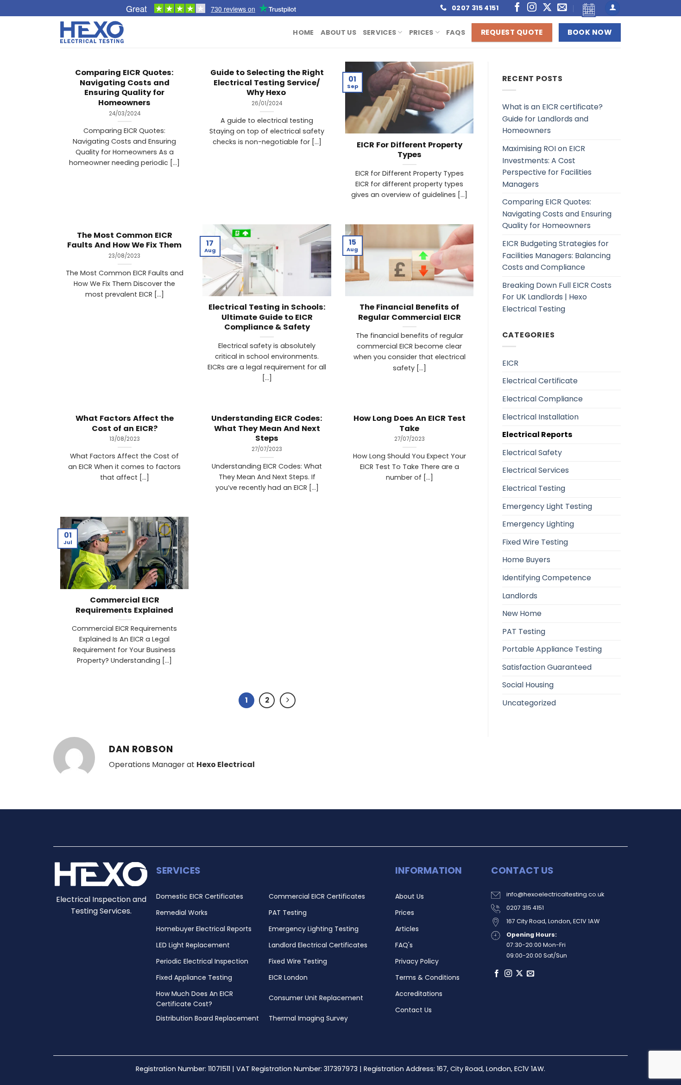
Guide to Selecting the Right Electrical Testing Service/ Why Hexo (267, 83)
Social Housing (528, 684)
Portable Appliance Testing (552, 649)
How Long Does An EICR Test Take (409, 423)
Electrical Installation (540, 417)
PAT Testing (523, 631)
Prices (421, 32)
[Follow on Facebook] (517, 8)
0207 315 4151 (525, 908)
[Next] (288, 700)
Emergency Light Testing (547, 506)
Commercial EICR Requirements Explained (124, 605)
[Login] (612, 8)
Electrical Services (535, 470)
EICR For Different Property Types (409, 150)
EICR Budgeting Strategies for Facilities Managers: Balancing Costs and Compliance (556, 255)
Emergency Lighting (538, 524)
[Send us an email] (562, 8)
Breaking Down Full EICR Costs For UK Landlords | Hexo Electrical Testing (557, 297)
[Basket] (586, 8)
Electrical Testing (533, 488)
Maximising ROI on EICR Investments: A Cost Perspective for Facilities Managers (547, 166)
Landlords (519, 595)
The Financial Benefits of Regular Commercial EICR (409, 312)
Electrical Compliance (542, 398)
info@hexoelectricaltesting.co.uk (555, 894)
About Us (338, 32)
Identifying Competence (546, 577)
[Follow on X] (547, 8)
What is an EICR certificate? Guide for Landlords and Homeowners (552, 119)
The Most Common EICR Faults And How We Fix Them (124, 240)
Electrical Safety (532, 452)
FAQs (455, 32)
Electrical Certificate (540, 380)
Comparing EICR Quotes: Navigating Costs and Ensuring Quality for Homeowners (124, 88)
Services (379, 32)
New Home (522, 613)
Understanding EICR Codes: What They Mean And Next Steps (266, 428)
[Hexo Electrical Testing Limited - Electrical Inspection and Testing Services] (106, 32)
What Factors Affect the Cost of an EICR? (125, 423)
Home (303, 32)
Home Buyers (526, 559)
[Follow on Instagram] (531, 8)
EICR (510, 363)
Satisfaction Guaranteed (547, 667)
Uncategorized (529, 703)
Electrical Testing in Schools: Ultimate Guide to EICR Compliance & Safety (267, 317)
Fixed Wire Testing (535, 542)
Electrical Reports (537, 434)
